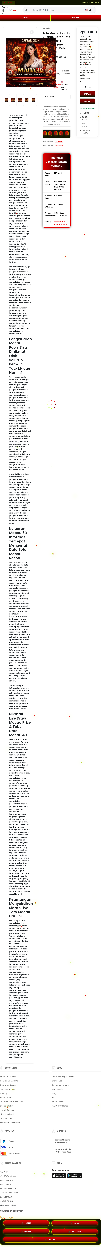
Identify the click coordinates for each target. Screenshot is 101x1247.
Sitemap (3, 1093)
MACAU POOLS (6, 1201)
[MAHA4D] (12, 10)
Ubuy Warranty (7, 1118)
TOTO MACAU (6, 1184)
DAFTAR (75, 18)
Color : (49, 96)
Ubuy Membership (8, 1114)
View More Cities (7, 1205)
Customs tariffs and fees (11, 1101)
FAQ (54, 1097)
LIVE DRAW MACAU (8, 1176)
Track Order (5, 1097)
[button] (32, 32)
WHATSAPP (76, 1231)
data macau (14, 742)
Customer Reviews (60, 1085)
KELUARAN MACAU (8, 1188)
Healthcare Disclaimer (10, 1122)
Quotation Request (8, 1085)
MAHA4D (46, 28)
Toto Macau (14, 115)
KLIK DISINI (58, 145)
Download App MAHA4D (63, 1076)
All (26, 10)
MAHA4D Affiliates (60, 1106)
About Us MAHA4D (8, 1076)
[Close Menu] (3, 10)
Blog (54, 1093)
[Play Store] (74, 1176)
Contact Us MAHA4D (9, 1081)
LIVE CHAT (52, 1239)
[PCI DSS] (2, 1217)
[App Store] (59, 1176)
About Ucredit (58, 1101)
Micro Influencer (7, 1110)
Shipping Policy (6, 1106)
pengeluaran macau (18, 272)
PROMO (28, 1224)
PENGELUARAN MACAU (9, 1193)
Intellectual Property (9, 1089)
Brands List (57, 1081)
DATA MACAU (6, 1197)
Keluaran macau (16, 562)
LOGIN (25, 18)
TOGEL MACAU (6, 1180)
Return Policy (58, 1089)
